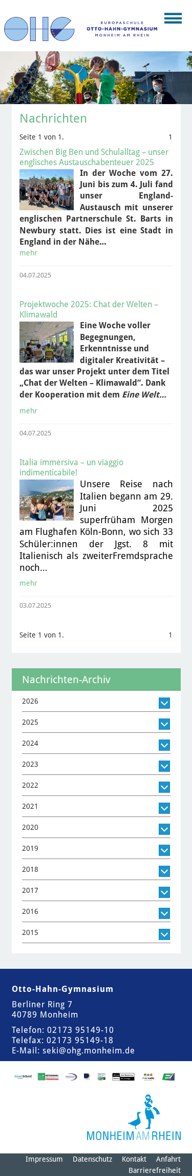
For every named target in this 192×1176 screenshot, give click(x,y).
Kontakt (134, 1159)
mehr (28, 253)
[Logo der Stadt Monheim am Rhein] (134, 1117)
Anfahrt (168, 1159)
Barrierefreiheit (155, 1170)
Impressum (44, 1159)
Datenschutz (92, 1159)
